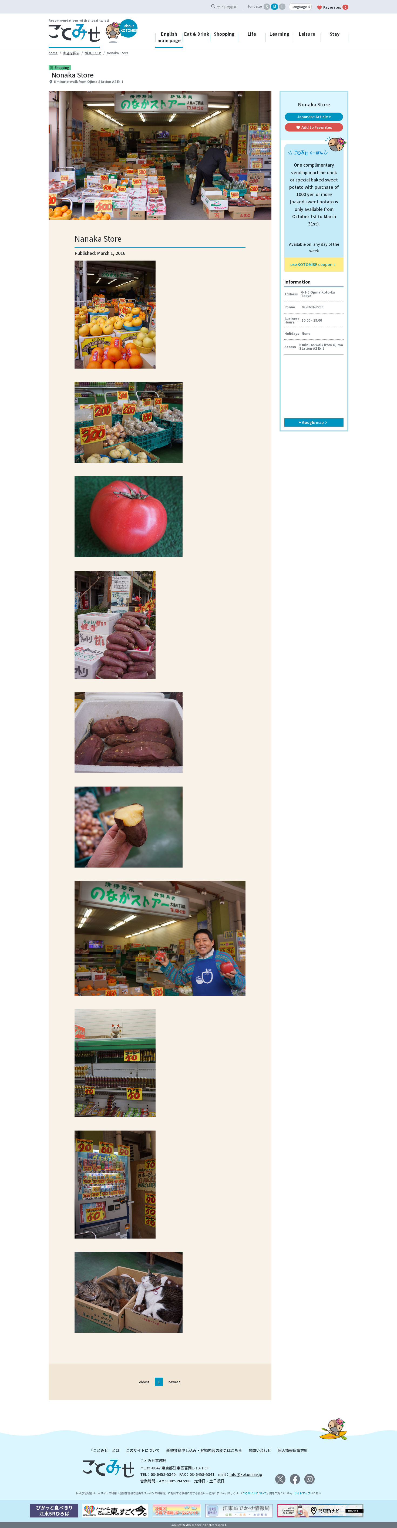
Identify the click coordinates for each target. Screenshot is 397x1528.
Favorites (331, 7)
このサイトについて (143, 1450)
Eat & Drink (196, 34)
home (53, 52)
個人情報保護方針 (293, 1450)
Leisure (307, 34)
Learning (279, 34)
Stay (335, 34)
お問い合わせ (259, 1450)
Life (252, 34)
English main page (169, 37)
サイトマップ (302, 1493)
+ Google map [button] (313, 422)
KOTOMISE (128, 28)
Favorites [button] (314, 127)
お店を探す (71, 52)
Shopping (224, 34)
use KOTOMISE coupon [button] (313, 264)
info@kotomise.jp (246, 1474)
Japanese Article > (314, 116)
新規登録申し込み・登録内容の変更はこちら (204, 1450)
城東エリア (93, 52)
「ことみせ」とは (104, 1450)
